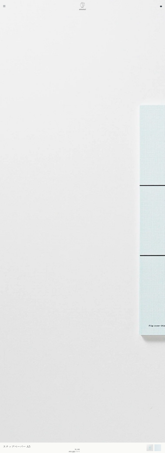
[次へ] (162, 448)
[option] (149, 448)
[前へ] (146, 448)
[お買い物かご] (161, 6)
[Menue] (4, 6)
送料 (73, 451)
